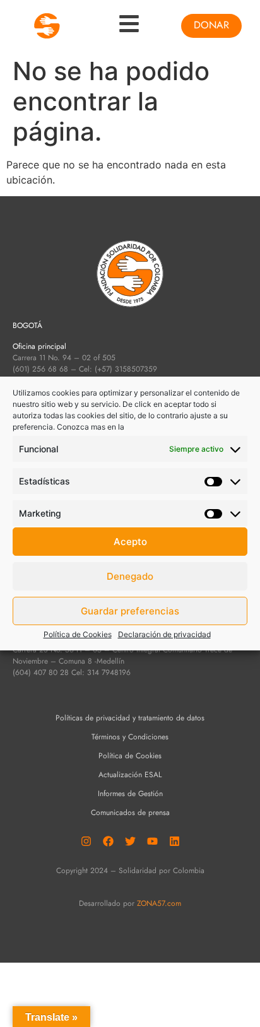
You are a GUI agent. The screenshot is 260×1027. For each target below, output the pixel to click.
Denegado (130, 576)
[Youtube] (152, 841)
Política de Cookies (78, 634)
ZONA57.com (159, 903)
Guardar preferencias (130, 611)
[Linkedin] (174, 841)
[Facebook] (108, 841)
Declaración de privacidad (164, 634)
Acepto (130, 542)
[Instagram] (86, 841)
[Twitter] (130, 841)
